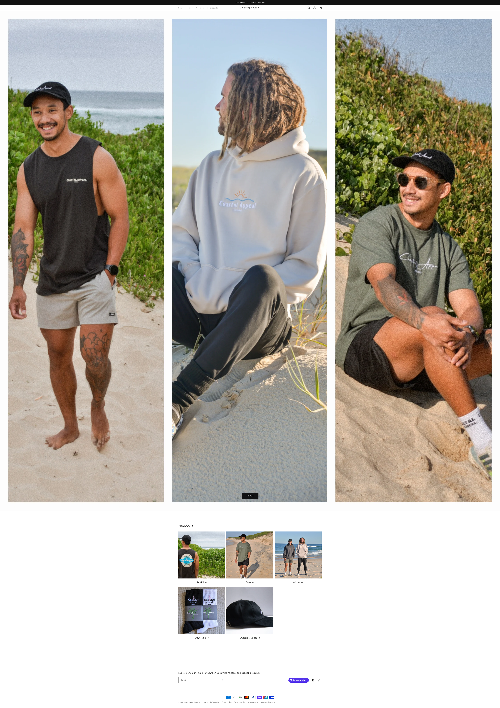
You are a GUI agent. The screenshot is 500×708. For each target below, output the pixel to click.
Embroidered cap (248, 637)
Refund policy (215, 702)
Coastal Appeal (189, 702)
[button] (309, 8)
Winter (296, 582)
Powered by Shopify (201, 702)
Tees (248, 582)
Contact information (268, 702)
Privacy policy (227, 702)
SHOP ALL (250, 495)
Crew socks (200, 637)
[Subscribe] (222, 680)
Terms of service (239, 702)
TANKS (200, 582)
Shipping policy (253, 702)
